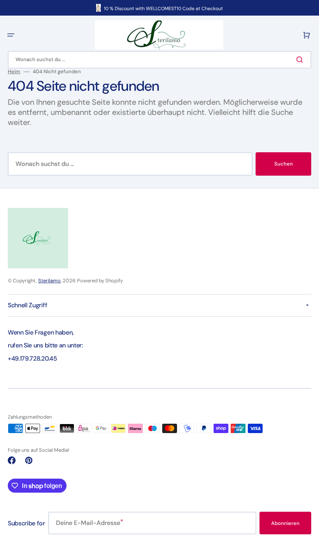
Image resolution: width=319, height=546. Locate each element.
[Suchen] (301, 59)
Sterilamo (49, 280)
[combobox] (159, 60)
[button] (10, 35)
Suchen (283, 163)
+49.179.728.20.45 (32, 358)
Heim (14, 72)
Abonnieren (285, 523)
